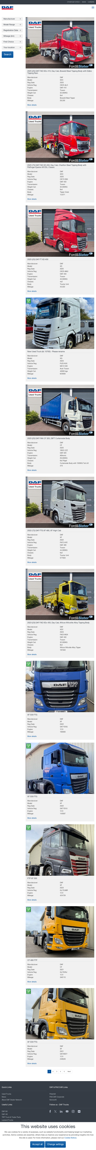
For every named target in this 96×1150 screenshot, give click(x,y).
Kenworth (53, 1100)
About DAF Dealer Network (12, 1100)
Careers (91, 2)
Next (69, 1071)
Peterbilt (53, 1094)
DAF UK (5, 1114)
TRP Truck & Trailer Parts (11, 1117)
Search (7, 54)
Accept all (37, 1144)
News (84, 2)
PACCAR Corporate (57, 1097)
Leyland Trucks (7, 1120)
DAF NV (5, 1111)
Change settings (55, 1144)
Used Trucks (6, 1094)
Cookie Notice (70, 1138)
